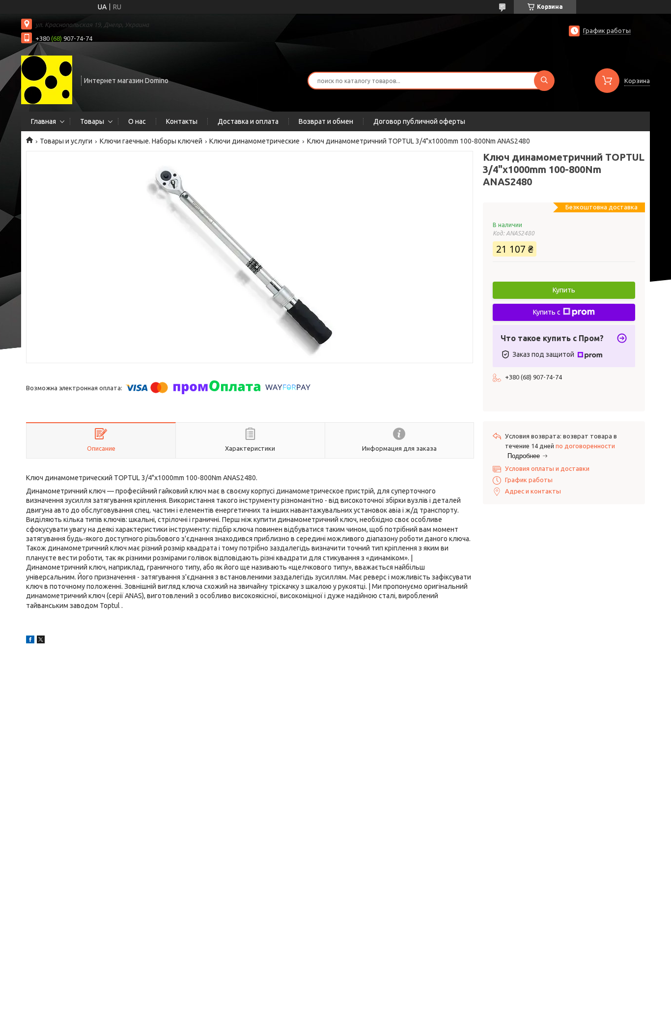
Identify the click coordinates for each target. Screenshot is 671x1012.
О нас (137, 121)
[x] (41, 641)
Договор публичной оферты (419, 121)
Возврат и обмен (326, 121)
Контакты (181, 121)
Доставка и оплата (248, 121)
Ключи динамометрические (254, 141)
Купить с (546, 312)
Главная (43, 121)
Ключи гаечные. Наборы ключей (151, 141)
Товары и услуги (66, 141)
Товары (92, 121)
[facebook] (30, 641)
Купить (564, 290)
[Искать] (544, 80)
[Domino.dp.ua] (46, 79)
